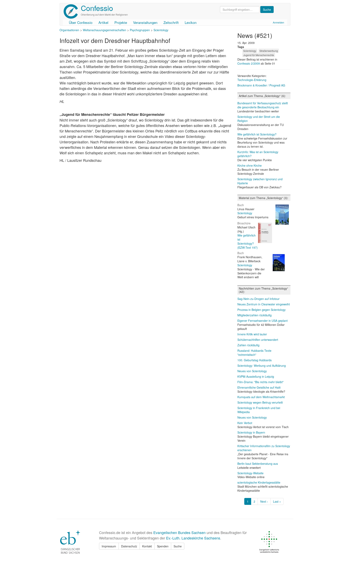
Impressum (109, 546)
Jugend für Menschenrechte (258, 55)
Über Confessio (80, 22)
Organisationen (69, 30)
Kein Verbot (244, 423)
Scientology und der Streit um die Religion (258, 119)
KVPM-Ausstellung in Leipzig (255, 376)
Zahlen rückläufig (248, 345)
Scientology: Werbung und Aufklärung (261, 366)
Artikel (103, 22)
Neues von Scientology (252, 371)
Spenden (163, 546)
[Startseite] (72, 11)
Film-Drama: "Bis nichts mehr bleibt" (260, 382)
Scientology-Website (250, 473)
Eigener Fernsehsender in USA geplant (262, 321)
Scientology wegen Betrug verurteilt (260, 402)
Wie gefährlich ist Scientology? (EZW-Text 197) (247, 241)
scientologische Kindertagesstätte (258, 482)
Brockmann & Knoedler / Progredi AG (261, 85)
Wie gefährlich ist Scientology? (256, 134)
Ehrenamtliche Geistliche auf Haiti (259, 387)
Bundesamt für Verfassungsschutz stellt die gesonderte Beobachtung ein (262, 105)
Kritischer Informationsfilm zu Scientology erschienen (263, 448)
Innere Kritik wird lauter (252, 334)
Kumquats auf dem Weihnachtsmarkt (261, 397)
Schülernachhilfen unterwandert (257, 340)
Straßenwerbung (268, 50)
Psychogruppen (140, 30)
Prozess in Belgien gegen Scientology (261, 310)
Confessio (97, 8)
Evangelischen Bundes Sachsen (179, 532)
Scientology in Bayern (251, 432)
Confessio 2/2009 (249, 63)
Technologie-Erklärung (251, 80)
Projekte (120, 22)
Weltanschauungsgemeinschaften (104, 30)
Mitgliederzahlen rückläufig (254, 315)
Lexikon (190, 22)
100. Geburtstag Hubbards (254, 360)
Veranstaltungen (145, 22)
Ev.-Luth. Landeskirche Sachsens (193, 537)
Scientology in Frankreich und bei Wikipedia (258, 410)
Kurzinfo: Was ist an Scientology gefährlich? (257, 154)
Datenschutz (129, 546)
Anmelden (278, 22)
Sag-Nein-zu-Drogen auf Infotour (258, 299)
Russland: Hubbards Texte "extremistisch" (254, 353)
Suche (178, 546)
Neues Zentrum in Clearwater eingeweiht (263, 304)
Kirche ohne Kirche (249, 165)
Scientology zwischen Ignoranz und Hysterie (260, 181)
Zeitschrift (171, 22)
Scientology (161, 30)
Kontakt (147, 546)
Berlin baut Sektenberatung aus (257, 464)
